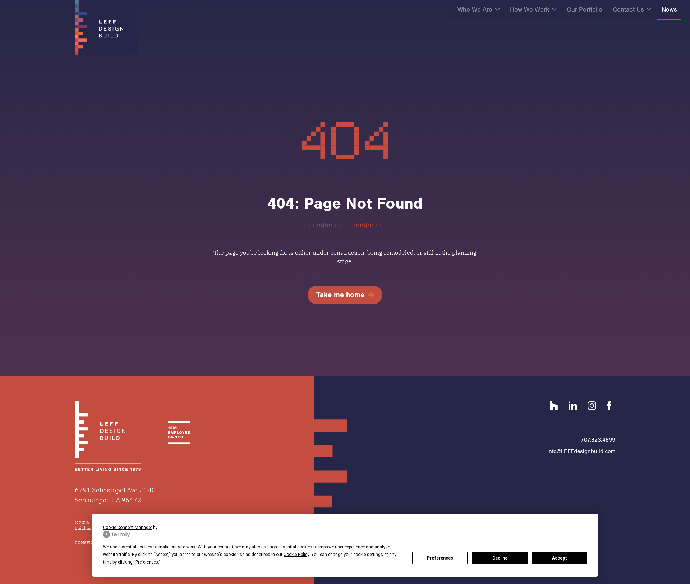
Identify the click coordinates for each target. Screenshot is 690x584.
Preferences (440, 558)
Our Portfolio (584, 9)
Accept (559, 558)
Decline (499, 558)
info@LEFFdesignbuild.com (581, 451)
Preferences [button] (146, 562)
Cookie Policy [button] (296, 554)
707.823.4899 (598, 439)
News (669, 9)
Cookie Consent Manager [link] (127, 527)
